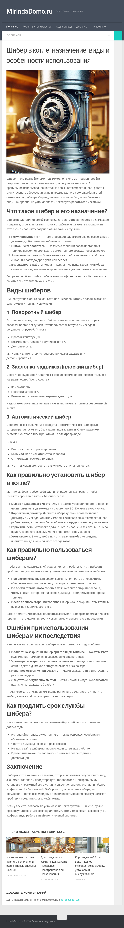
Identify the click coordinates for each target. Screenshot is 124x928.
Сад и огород (64, 26)
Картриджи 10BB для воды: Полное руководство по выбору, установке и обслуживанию (90, 866)
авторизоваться (70, 899)
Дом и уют (82, 26)
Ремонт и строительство (37, 26)
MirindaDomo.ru (29, 11)
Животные (99, 26)
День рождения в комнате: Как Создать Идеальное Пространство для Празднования (54, 866)
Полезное (12, 26)
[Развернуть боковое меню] (118, 35)
